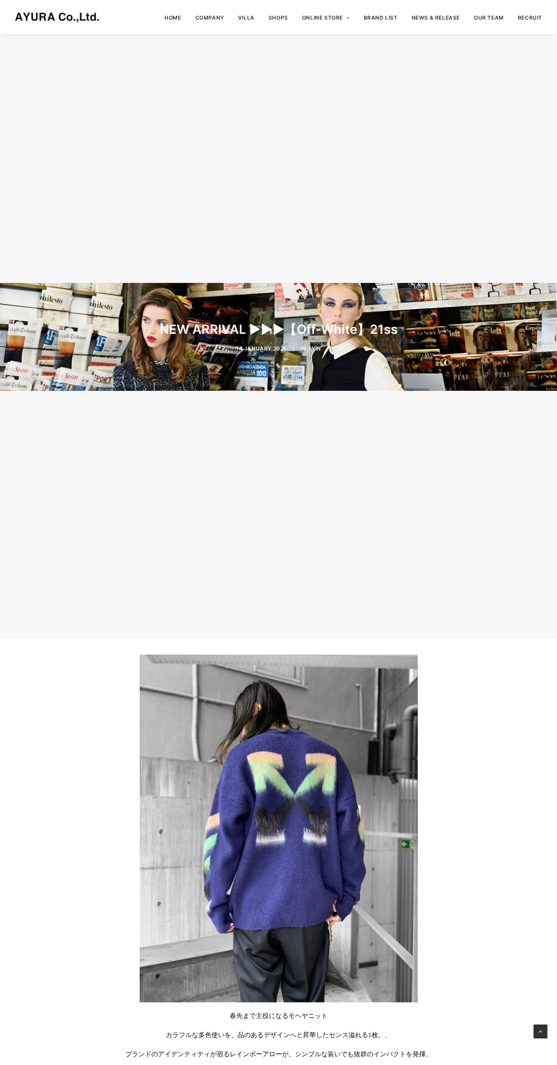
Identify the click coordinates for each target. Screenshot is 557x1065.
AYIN (314, 348)
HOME (172, 17)
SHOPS (278, 17)
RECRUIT (530, 17)
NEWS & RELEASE (436, 17)
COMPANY (209, 17)
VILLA (246, 17)
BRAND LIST (381, 17)
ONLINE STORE (322, 17)
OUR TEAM (489, 17)
